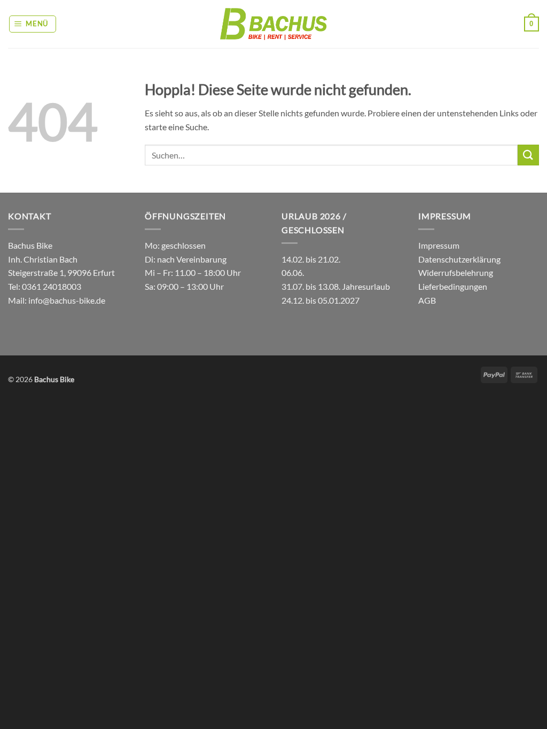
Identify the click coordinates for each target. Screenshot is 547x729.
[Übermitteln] (528, 155)
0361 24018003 (50, 286)
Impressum (438, 245)
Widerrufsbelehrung (455, 272)
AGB (427, 300)
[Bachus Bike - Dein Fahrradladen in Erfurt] (273, 23)
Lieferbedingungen (452, 286)
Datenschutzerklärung (459, 259)
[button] (33, 24)
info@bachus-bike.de (66, 300)
